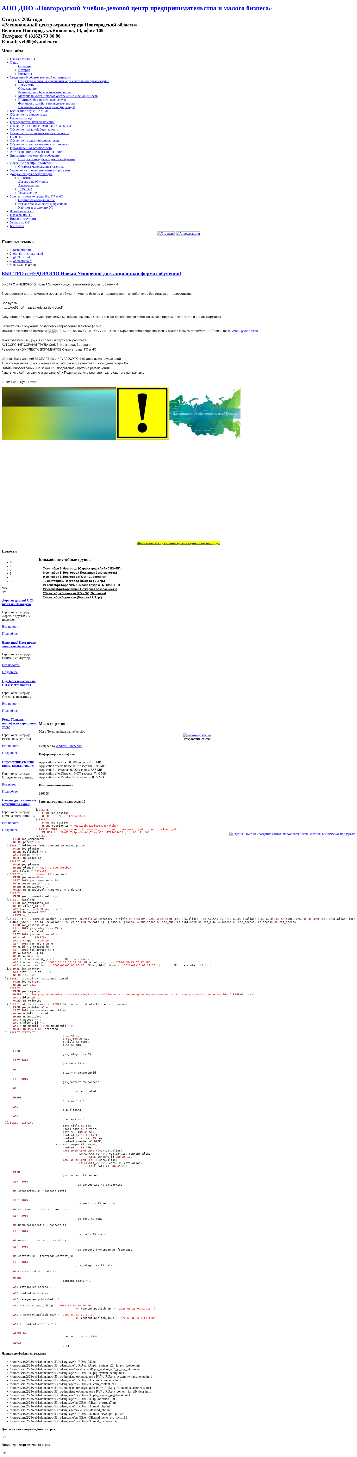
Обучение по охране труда (28, 114)
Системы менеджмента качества (41, 166)
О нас (14, 62)
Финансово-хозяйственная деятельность (46, 103)
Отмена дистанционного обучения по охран (20, 802)
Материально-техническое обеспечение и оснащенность (58, 96)
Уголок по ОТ (20, 222)
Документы (26, 85)
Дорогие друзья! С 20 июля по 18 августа (17, 602)
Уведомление (27, 192)
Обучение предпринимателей (31, 163)
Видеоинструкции (23, 218)
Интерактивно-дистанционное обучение (46, 159)
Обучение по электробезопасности (34, 140)
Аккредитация (28, 185)
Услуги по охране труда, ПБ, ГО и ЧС (36, 196)
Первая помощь (21, 118)
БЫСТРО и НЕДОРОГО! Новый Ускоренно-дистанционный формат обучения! (91, 273)
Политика (25, 177)
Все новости (11, 626)
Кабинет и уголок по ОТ (35, 207)
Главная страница (22, 59)
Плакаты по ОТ (21, 215)
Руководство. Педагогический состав (44, 92)
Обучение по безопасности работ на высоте (40, 125)
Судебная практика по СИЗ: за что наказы (19, 683)
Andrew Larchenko (69, 746)
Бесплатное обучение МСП (29, 111)
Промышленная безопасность (31, 148)
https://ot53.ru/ (201, 331)
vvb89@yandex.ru (245, 331)
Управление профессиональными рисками (40, 170)
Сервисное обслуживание (36, 200)
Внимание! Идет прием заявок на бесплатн (19, 644)
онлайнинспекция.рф (28, 253)
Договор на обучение (33, 181)
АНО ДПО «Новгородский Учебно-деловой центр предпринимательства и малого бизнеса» (137, 8)
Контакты (25, 73)
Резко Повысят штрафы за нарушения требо (19, 723)
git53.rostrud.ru (23, 257)
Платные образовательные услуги (42, 99)
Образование (27, 88)
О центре (24, 66)
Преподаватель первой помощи (32, 122)
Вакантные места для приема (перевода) (46, 107)
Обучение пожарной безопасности (34, 129)
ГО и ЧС (16, 137)
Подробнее (10, 633)
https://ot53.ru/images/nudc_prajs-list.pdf (32, 307)
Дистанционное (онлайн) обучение (35, 155)
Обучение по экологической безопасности (39, 133)
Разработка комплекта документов (42, 204)
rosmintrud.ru (22, 250)
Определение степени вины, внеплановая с (18, 763)
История (24, 70)
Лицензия (25, 189)
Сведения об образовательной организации (40, 77)
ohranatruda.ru (22, 261)
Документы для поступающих (31, 174)
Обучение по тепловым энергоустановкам (39, 144)
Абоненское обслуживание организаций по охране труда (178, 543)
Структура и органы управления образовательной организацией (63, 81)
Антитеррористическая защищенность (37, 151)
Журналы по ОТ (21, 211)
